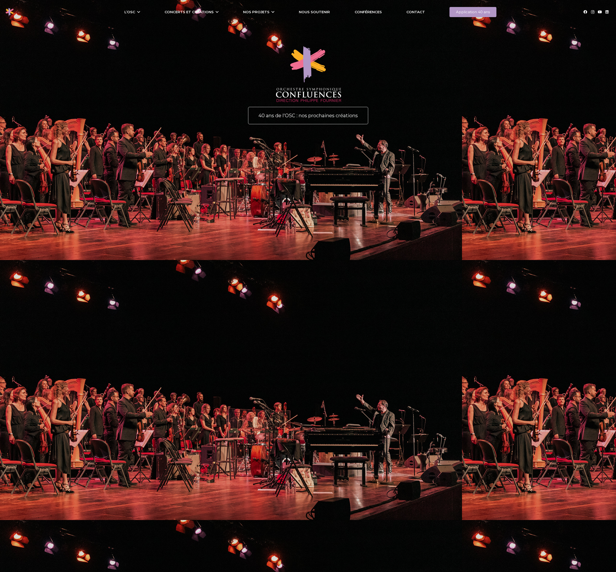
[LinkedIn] (607, 12)
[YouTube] (599, 12)
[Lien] (10, 12)
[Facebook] (585, 12)
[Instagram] (592, 12)
